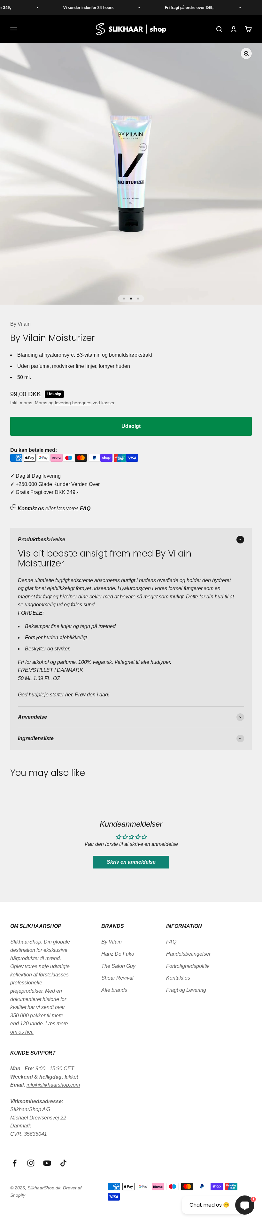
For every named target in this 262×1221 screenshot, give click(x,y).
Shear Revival (117, 978)
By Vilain (20, 324)
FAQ (171, 941)
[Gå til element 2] (131, 299)
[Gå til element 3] (138, 299)
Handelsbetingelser (188, 954)
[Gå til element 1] (124, 299)
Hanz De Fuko (117, 954)
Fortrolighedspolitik (188, 966)
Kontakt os (178, 978)
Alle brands (114, 990)
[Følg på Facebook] (14, 1163)
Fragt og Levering (186, 990)
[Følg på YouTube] (47, 1163)
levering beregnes (73, 402)
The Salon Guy (118, 966)
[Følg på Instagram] (31, 1163)
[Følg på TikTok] (63, 1163)
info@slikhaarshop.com (53, 1085)
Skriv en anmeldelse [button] (131, 862)
